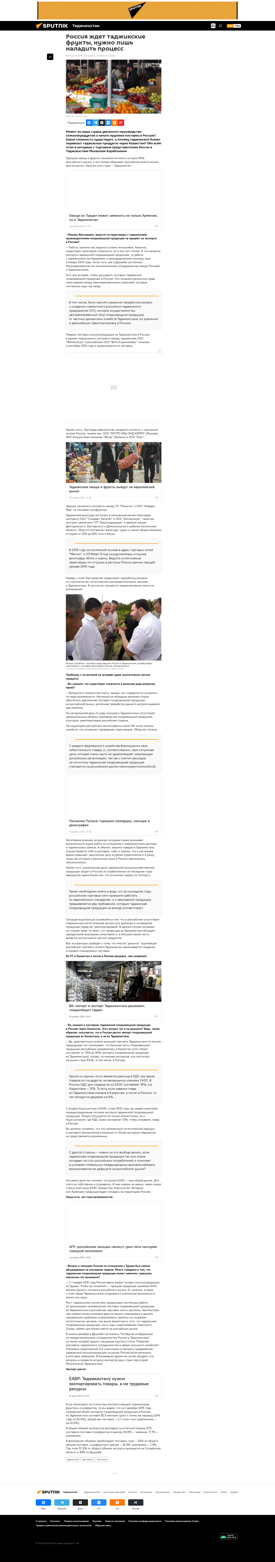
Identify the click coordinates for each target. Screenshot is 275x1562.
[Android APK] (228, 1537)
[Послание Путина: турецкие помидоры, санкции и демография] (113, 796)
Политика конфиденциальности (144, 1521)
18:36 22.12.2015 (74, 55)
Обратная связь (103, 1525)
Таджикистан (73, 1459)
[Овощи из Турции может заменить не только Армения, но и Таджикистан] (113, 191)
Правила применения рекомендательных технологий (63, 1525)
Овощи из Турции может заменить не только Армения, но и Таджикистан (113, 217)
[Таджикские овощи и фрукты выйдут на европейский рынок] (113, 462)
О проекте (41, 1521)
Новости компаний (115, 1521)
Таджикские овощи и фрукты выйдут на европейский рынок (112, 489)
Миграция (195, 1492)
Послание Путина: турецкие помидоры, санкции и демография (109, 823)
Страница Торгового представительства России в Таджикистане (96, 668)
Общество (179, 1492)
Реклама (97, 1521)
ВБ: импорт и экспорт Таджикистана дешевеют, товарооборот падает (107, 1008)
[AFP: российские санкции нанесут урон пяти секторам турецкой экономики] (113, 1222)
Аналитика (210, 1492)
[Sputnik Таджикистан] (53, 29)
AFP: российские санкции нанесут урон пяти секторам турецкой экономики (113, 1249)
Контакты (55, 1521)
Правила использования (76, 1521)
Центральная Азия (114, 1492)
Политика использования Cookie (182, 1521)
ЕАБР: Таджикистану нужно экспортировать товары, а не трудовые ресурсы (109, 1383)
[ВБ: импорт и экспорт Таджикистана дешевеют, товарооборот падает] (113, 981)
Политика (146, 1492)
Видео (234, 1492)
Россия (132, 1492)
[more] (156, 226)
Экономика (102, 1459)
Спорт (223, 1492)
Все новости (87, 1459)
